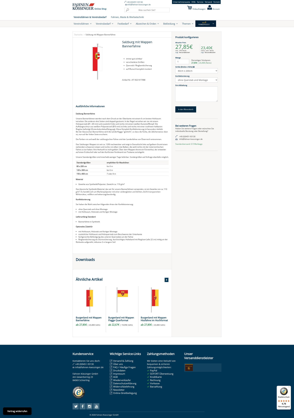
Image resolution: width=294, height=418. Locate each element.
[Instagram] (89, 406)
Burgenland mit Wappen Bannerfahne (89, 319)
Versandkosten (184, 52)
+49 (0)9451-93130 (134, 2)
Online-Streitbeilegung (125, 393)
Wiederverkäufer (122, 380)
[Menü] (289, 387)
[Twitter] (76, 406)
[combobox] (147, 10)
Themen (186, 23)
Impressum (119, 373)
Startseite (78, 34)
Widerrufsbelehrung (123, 386)
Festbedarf (123, 23)
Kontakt (216, 2)
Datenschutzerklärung (124, 383)
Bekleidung (169, 23)
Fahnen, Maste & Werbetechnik (127, 17)
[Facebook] (82, 406)
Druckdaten (119, 370)
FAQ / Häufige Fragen (124, 367)
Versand (208, 2)
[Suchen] (127, 10)
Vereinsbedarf (103, 23)
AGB (115, 376)
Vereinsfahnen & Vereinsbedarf (90, 17)
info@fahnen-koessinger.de (139, 4)
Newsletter (118, 389)
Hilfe (194, 2)
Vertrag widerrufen (17, 411)
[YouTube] (96, 406)
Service (200, 2)
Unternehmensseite (181, 2)
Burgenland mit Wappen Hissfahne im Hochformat (154, 319)
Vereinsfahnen (81, 23)
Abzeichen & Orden (146, 23)
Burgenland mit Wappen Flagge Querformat (121, 319)
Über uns (118, 364)
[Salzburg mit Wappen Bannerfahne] (97, 62)
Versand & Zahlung (123, 360)
